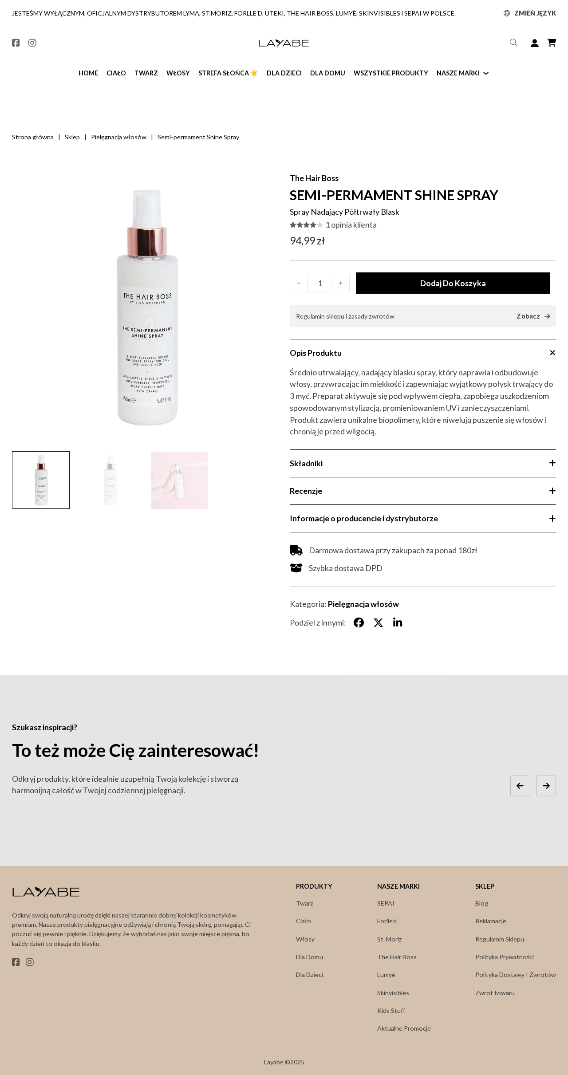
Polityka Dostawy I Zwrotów (515, 974)
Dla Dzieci (284, 73)
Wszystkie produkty (391, 73)
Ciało (116, 73)
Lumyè (386, 974)
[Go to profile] (535, 43)
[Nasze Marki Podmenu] (486, 73)
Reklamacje (490, 921)
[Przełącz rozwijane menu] (507, 13)
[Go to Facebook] (16, 43)
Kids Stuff (391, 1010)
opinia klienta (351, 225)
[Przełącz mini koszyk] (551, 43)
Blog (481, 903)
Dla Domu (327, 73)
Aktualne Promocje (404, 1028)
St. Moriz (389, 939)
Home (88, 73)
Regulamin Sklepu (499, 939)
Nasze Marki (458, 73)
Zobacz (528, 316)
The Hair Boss (314, 178)
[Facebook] (359, 622)
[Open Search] (513, 43)
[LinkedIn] (397, 622)
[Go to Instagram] (32, 43)
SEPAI (385, 903)
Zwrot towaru (495, 992)
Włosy (178, 73)
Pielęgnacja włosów (118, 137)
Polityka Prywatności (504, 957)
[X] (378, 622)
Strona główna (33, 137)
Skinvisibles (393, 992)
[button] (266, 185)
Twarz (146, 73)
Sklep (72, 137)
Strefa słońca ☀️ (228, 73)
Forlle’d (387, 921)
